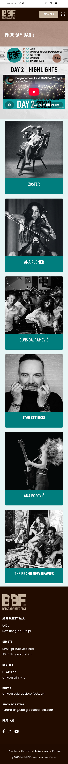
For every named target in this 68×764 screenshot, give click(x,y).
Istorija (37, 751)
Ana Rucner (34, 261)
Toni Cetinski (34, 417)
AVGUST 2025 (16, 3)
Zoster (34, 183)
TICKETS (48, 14)
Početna (13, 751)
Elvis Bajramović (34, 339)
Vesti (46, 751)
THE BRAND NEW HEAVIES (34, 573)
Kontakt (56, 751)
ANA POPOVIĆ (34, 495)
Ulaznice (25, 751)
